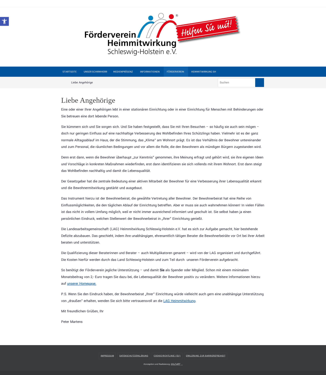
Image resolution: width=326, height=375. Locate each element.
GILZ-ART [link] (175, 364)
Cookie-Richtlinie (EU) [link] (167, 355)
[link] (4, 21)
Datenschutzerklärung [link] (133, 355)
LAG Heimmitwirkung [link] (179, 300)
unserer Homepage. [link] (81, 283)
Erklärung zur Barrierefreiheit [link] (205, 355)
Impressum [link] (107, 355)
